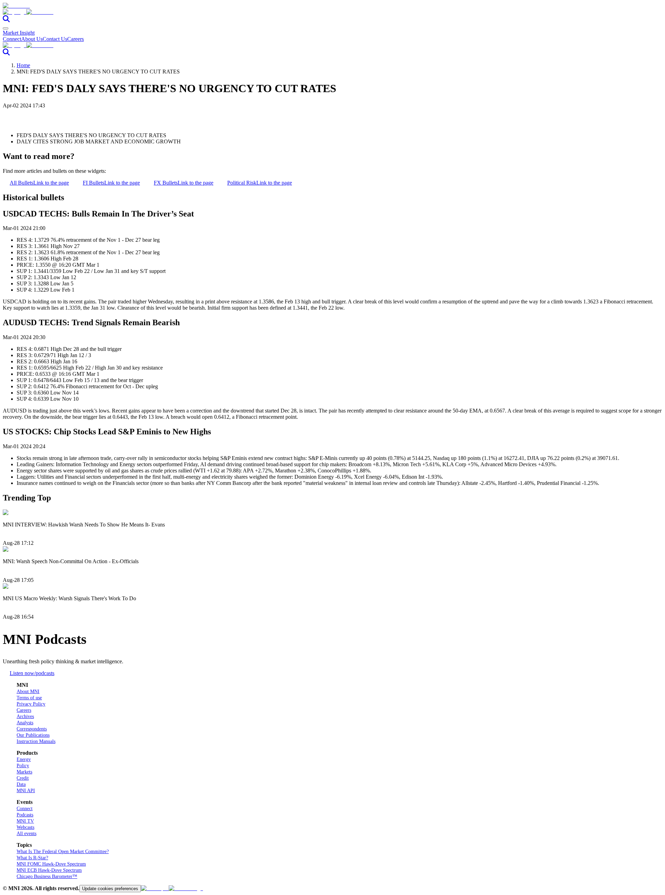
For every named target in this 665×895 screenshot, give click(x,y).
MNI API (26, 790)
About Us (32, 39)
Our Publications (33, 735)
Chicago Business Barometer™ (47, 876)
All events (26, 833)
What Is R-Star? (32, 857)
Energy (24, 759)
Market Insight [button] (19, 33)
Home (23, 65)
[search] (6, 20)
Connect (12, 39)
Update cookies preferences (110, 888)
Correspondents (32, 729)
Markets (24, 771)
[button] (332, 12)
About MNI (28, 691)
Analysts (25, 722)
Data (21, 784)
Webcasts (25, 827)
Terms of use (29, 697)
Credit (23, 778)
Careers (75, 39)
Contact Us (55, 39)
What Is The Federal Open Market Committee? (63, 851)
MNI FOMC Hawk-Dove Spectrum (51, 864)
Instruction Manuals (36, 741)
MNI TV (25, 821)
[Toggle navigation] (5, 28)
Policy (23, 765)
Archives (25, 716)
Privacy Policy (31, 704)
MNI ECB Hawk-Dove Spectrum (49, 870)
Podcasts (25, 814)
